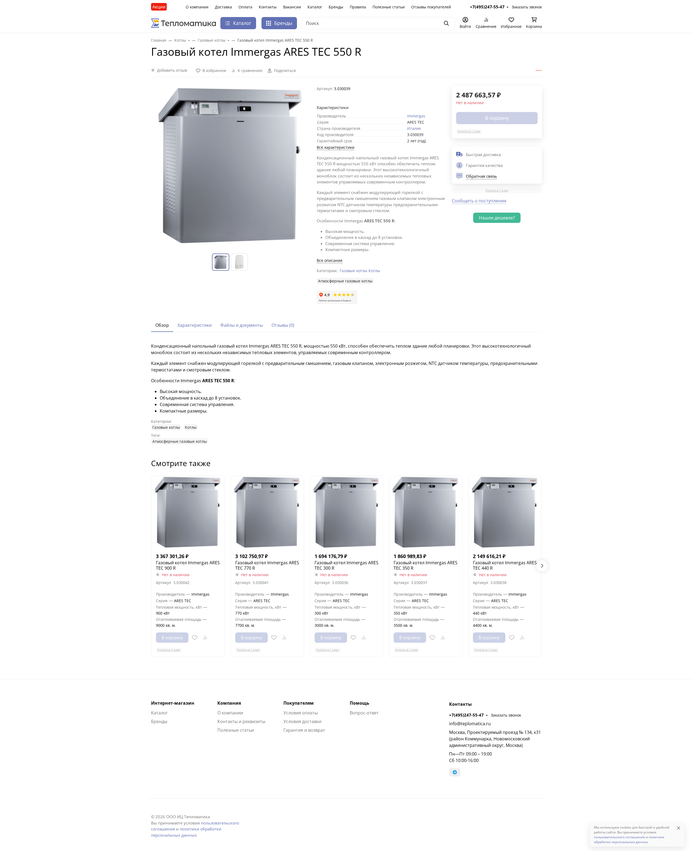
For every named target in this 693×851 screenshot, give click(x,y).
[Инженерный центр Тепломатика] (183, 23)
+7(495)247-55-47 (466, 715)
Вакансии (292, 6)
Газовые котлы (353, 270)
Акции (158, 7)
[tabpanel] (346, 393)
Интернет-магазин (172, 703)
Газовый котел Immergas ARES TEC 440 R (505, 565)
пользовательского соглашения (619, 837)
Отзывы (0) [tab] (283, 325)
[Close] (678, 828)
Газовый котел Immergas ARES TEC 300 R (346, 565)
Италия (414, 128)
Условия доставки (302, 721)
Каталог (315, 6)
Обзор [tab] (162, 325)
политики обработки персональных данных (629, 839)
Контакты (268, 6)
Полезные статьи (388, 6)
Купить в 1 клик (469, 131)
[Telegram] (454, 772)
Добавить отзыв (172, 70)
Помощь (359, 703)
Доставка (223, 6)
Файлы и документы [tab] (241, 325)
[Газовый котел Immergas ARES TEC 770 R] (267, 512)
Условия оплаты (300, 713)
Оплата (245, 6)
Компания (229, 703)
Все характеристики (335, 147)
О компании (197, 6)
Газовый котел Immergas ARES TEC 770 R (267, 565)
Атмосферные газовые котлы (345, 280)
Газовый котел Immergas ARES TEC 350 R (425, 565)
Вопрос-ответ (364, 713)
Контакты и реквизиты (241, 721)
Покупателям (298, 703)
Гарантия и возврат (304, 730)
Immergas (416, 115)
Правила (358, 6)
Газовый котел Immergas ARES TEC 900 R (188, 565)
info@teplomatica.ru (470, 724)
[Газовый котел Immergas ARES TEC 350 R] (425, 512)
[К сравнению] (205, 637)
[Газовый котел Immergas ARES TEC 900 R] (188, 512)
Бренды (336, 6)
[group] (230, 165)
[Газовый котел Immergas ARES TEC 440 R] (505, 512)
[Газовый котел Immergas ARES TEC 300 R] (346, 512)
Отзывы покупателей (431, 6)
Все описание (329, 260)
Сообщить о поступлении (479, 201)
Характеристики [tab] (195, 325)
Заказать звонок (506, 715)
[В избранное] (195, 637)
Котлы (374, 270)
